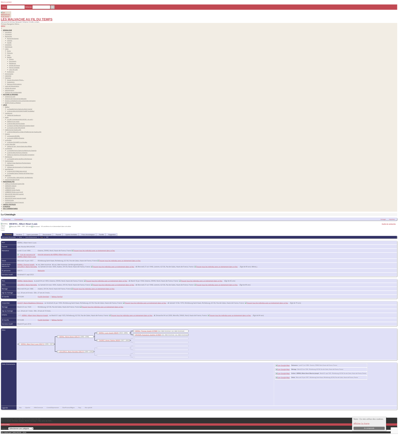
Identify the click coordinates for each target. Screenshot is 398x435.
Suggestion (112, 234)
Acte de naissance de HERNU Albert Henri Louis (55, 254)
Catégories (4, 428)
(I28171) (41, 344)
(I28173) (77, 336)
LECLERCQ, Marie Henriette (27, 267)
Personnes (8, 234)
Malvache (41, 271)
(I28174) (81, 351)
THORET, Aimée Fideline (107, 340)
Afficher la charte (361, 423)
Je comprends (369, 428)
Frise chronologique (88, 234)
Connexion (19, 219)
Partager (383, 219)
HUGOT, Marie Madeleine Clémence (30, 303)
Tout (41, 237)
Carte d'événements (31, 237)
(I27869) (158, 335)
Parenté (58, 234)
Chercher (7, 219)
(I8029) (116, 333)
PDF (47, 237)
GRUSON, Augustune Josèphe (145, 335)
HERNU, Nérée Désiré (25, 281)
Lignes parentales (32, 234)
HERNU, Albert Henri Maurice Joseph (35, 315)
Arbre (20, 237)
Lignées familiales (71, 234)
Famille (101, 234)
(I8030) (117, 340)
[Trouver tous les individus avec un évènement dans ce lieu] (93, 251)
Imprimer (392, 219)
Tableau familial (56, 297)
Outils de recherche (389, 224)
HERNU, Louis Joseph (106, 333)
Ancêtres (19, 234)
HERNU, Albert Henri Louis (29, 344)
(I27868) (155, 331)
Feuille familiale (43, 297)
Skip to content (6, 2)
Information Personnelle (9, 237)
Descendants (47, 234)
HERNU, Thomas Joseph (25, 265)
